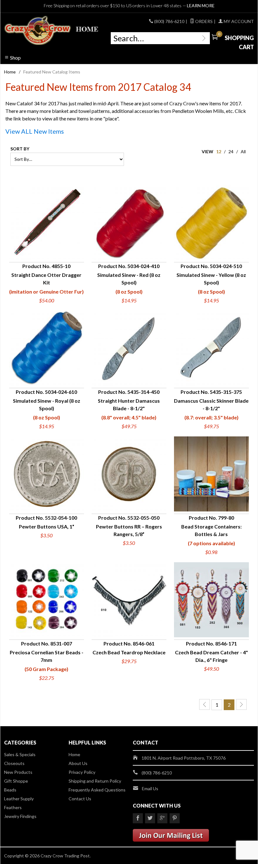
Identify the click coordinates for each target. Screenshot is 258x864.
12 (218, 151)
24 (230, 151)
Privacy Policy (82, 772)
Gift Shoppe (16, 781)
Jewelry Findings (20, 816)
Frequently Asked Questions (97, 789)
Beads (10, 789)
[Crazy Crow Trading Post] (51, 30)
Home (10, 71)
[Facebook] (138, 818)
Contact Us (80, 798)
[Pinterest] (175, 818)
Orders (203, 21)
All (243, 151)
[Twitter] (150, 818)
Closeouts (14, 763)
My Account (238, 21)
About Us (78, 763)
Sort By (19, 148)
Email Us (150, 788)
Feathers (13, 807)
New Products (18, 772)
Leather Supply (19, 798)
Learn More (201, 5)
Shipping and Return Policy (95, 781)
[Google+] (162, 818)
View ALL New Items (34, 131)
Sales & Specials (20, 754)
